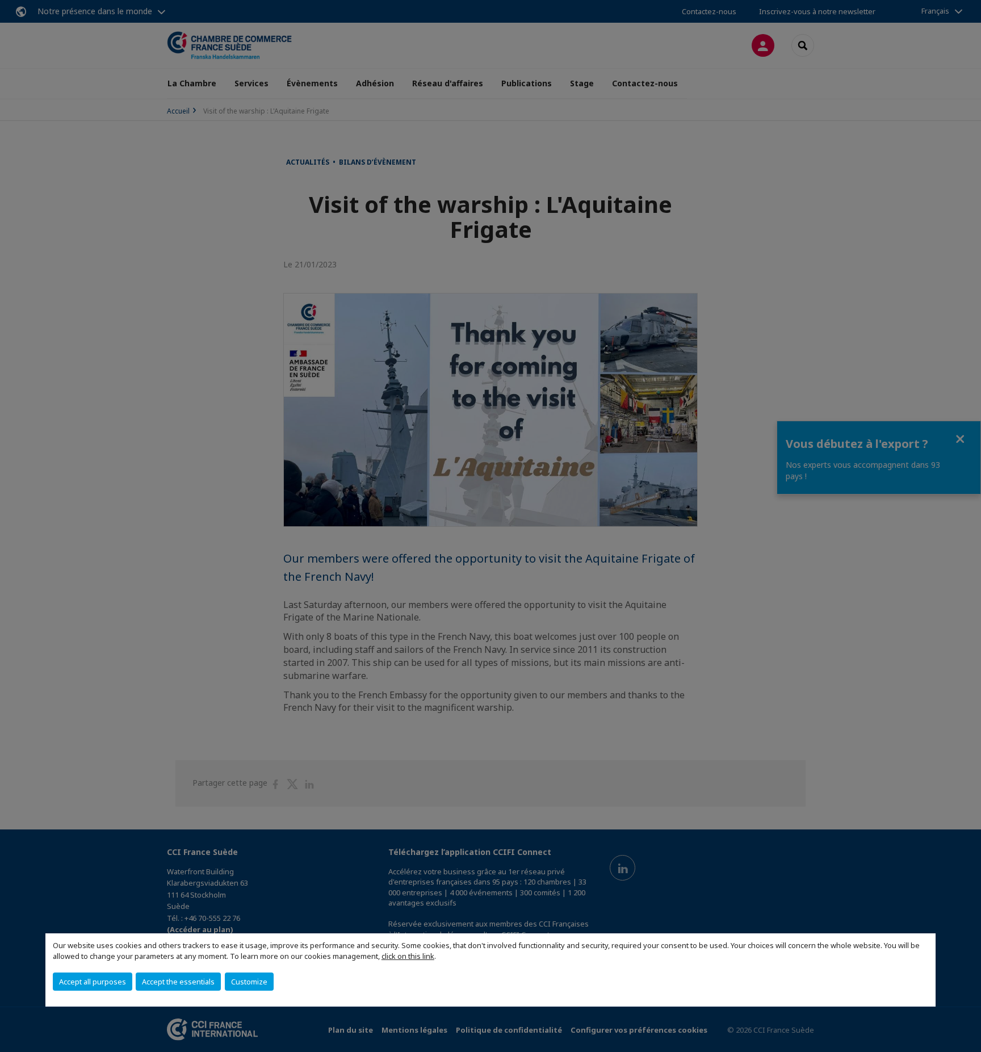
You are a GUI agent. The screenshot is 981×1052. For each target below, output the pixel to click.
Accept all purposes (92, 981)
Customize (249, 981)
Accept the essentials (178, 981)
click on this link (408, 956)
